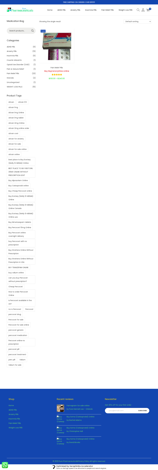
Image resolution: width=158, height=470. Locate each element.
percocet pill (14, 349)
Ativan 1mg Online (16, 112)
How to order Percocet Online (18, 293)
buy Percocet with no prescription (18, 243)
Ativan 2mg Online (16, 123)
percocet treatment (17, 354)
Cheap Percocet (16, 286)
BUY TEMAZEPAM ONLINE (18, 267)
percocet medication (18, 335)
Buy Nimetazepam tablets (20, 222)
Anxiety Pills (12, 51)
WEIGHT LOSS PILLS (14, 87)
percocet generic (16, 330)
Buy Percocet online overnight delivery (17, 234)
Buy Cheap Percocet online (20, 191)
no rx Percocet (15, 309)
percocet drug (15, 314)
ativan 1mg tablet (16, 118)
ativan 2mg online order (19, 128)
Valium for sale (15, 365)
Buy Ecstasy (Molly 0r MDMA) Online (21, 198)
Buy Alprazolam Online (18, 180)
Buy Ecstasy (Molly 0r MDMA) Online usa (21, 215)
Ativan (11, 102)
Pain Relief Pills (57, 67)
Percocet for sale (16, 319)
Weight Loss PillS (15, 427)
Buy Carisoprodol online (19, 185)
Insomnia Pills (12, 55)
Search (33, 30)
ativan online (14, 154)
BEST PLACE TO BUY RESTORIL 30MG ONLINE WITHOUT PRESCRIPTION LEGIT (21, 171)
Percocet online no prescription (17, 342)
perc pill (12, 359)
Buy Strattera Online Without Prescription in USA (21, 260)
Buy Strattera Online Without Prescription (21, 252)
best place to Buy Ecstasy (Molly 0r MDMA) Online (20, 161)
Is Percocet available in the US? (20, 302)
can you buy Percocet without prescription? (18, 280)
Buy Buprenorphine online (56, 71)
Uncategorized (13, 82)
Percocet (29, 309)
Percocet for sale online (19, 325)
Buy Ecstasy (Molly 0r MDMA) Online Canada (21, 207)
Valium (22, 359)
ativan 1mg (13, 107)
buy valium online (16, 272)
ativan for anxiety (16, 138)
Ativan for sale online (18, 149)
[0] (147, 10)
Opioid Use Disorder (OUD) (18, 64)
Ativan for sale (15, 144)
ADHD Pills (11, 47)
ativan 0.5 (22, 102)
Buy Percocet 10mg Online (20, 227)
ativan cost (13, 133)
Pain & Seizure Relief (15, 69)
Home (11, 405)
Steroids (10, 78)
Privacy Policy (83, 461)
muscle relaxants (14, 60)
